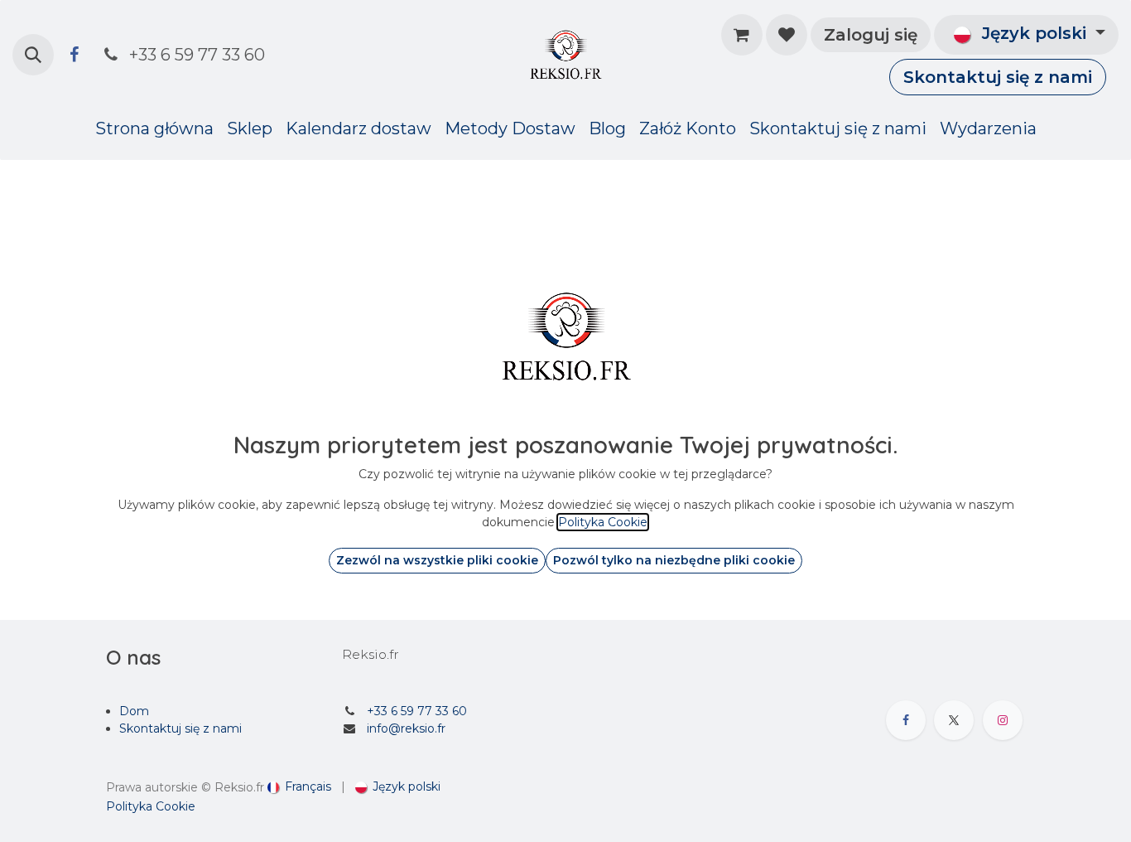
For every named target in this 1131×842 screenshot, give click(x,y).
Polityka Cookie (150, 806)
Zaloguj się (870, 35)
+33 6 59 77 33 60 (417, 711)
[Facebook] (73, 54)
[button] (33, 54)
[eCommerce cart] (742, 35)
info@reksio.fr (406, 728)
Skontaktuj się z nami (997, 77)
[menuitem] (154, 128)
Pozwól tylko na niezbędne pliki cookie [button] (674, 560)
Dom (134, 711)
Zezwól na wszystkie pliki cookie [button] (437, 560)
